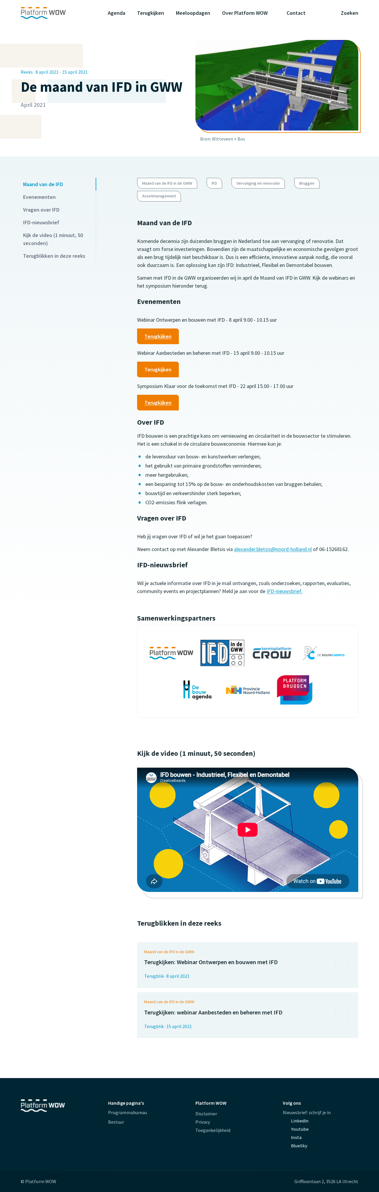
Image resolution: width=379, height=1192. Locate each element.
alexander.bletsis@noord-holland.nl (273, 549)
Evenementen (39, 197)
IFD (214, 183)
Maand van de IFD (43, 184)
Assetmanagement (159, 196)
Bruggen (306, 183)
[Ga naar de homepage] (55, 13)
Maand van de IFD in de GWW (167, 183)
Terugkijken (157, 336)
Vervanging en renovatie (258, 183)
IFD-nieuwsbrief (41, 222)
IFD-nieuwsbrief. (284, 591)
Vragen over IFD (41, 209)
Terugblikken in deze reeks (54, 255)
